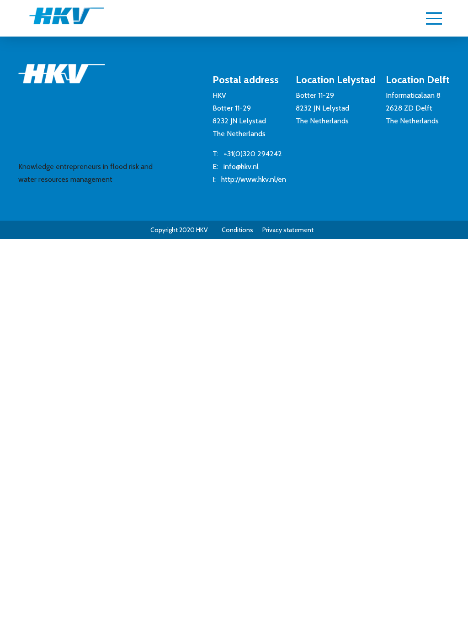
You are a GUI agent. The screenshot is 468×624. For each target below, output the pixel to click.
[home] (57, 20)
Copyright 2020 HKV (179, 230)
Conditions (237, 230)
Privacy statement (288, 230)
